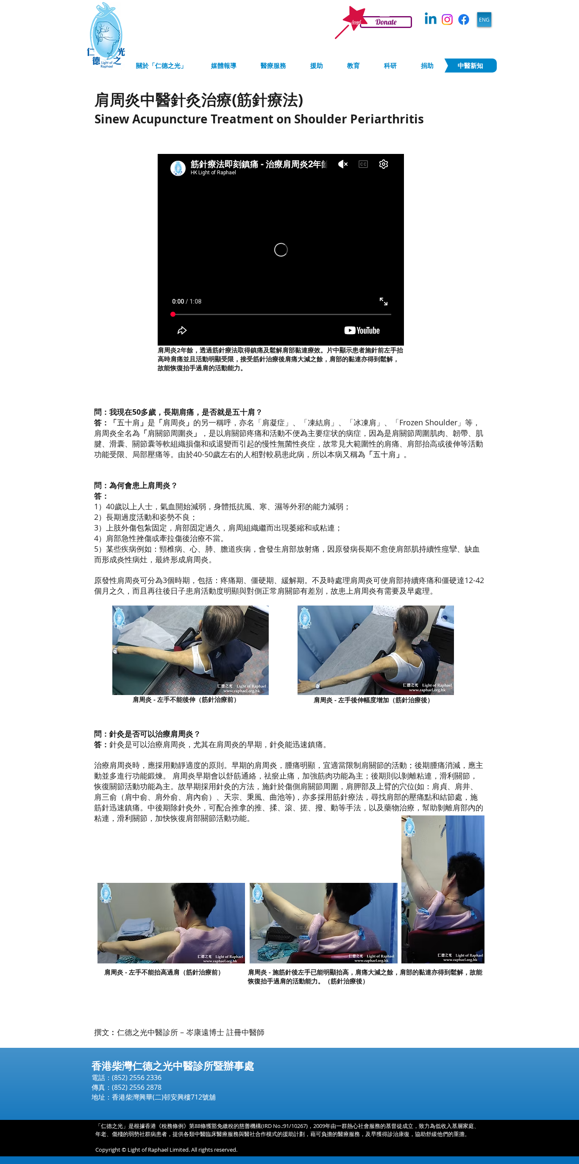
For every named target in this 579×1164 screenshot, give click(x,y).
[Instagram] (447, 19)
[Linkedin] (430, 19)
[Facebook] (464, 19)
